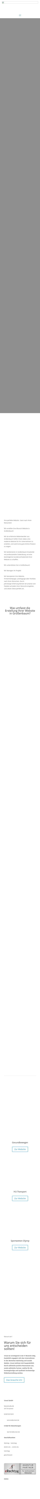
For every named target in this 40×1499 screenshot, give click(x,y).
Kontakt (6, 1490)
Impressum (8, 1496)
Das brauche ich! (14, 1380)
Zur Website (20, 1149)
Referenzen (8, 1484)
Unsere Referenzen (13, 230)
